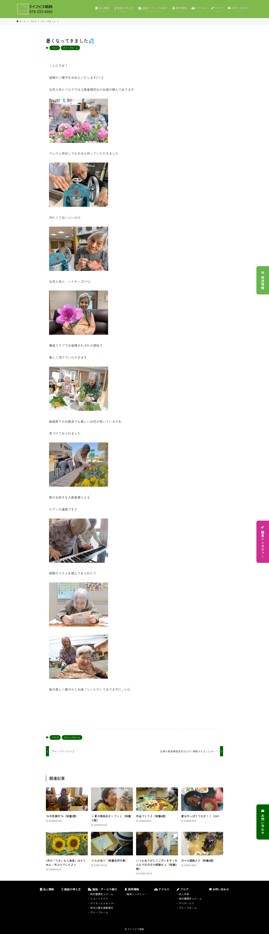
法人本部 (184, 894)
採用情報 (262, 283)
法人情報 (48, 889)
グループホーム (70, 47)
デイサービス (186, 903)
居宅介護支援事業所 (101, 908)
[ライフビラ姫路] (35, 9)
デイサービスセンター (103, 903)
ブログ (54, 47)
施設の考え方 (72, 889)
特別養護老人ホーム (101, 894)
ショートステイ (99, 898)
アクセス (163, 889)
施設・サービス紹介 (104, 889)
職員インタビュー (262, 544)
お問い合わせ (262, 824)
